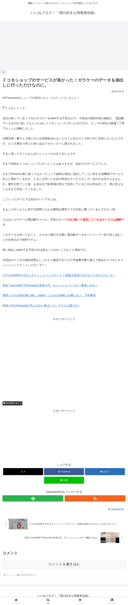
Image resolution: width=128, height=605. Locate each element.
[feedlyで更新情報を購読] (32, 498)
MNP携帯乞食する (13, 403)
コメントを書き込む (64, 564)
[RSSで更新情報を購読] (95, 498)
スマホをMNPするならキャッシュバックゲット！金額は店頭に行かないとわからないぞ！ (59, 275)
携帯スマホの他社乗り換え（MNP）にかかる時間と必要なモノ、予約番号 (49, 295)
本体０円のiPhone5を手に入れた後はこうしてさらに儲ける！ (41, 305)
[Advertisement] (64, 46)
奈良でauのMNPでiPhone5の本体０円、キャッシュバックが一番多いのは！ (50, 285)
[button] (118, 473)
